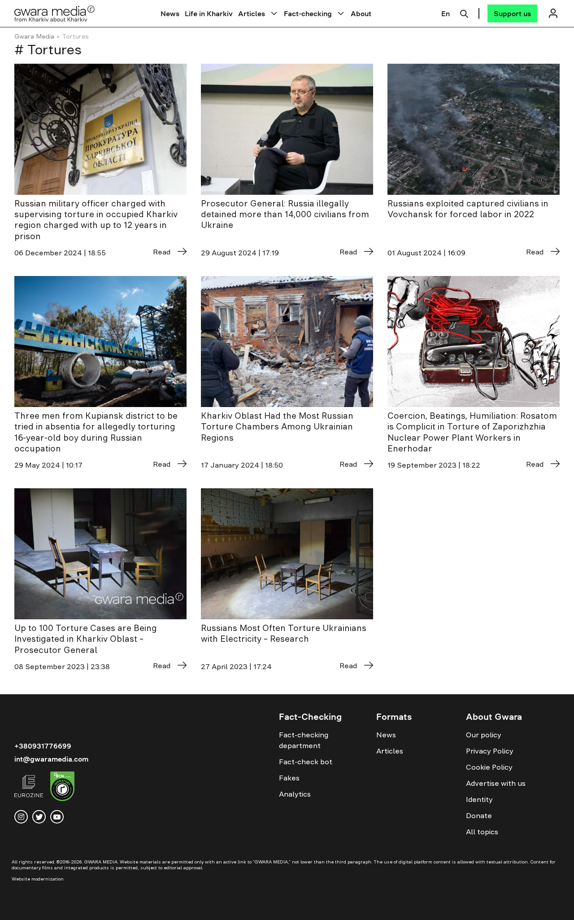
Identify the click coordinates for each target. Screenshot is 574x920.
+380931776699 (42, 745)
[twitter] (39, 817)
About (361, 13)
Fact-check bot (305, 761)
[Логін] (553, 13)
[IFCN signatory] (62, 787)
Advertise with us (496, 783)
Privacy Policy (489, 750)
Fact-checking (308, 13)
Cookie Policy (489, 767)
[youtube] (57, 817)
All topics (482, 831)
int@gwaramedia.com (51, 758)
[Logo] (54, 13)
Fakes (289, 777)
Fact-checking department (303, 740)
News (170, 13)
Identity (479, 799)
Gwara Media (34, 36)
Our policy (483, 734)
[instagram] (21, 817)
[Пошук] (464, 12)
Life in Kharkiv (209, 13)
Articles (251, 13)
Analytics (295, 793)
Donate (479, 815)
